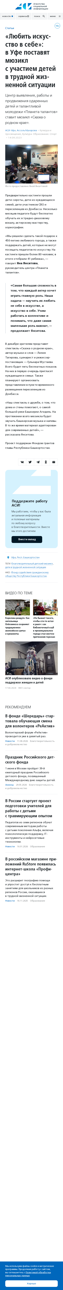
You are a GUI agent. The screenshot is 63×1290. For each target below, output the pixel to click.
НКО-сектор (24, 688)
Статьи (9, 28)
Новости (10, 741)
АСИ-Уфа (10, 130)
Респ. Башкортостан (28, 557)
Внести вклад (27, 539)
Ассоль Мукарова (27, 130)
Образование (37, 846)
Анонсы (9, 785)
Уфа (13, 557)
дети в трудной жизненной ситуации (25, 567)
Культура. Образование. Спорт (39, 134)
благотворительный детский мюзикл (32, 563)
